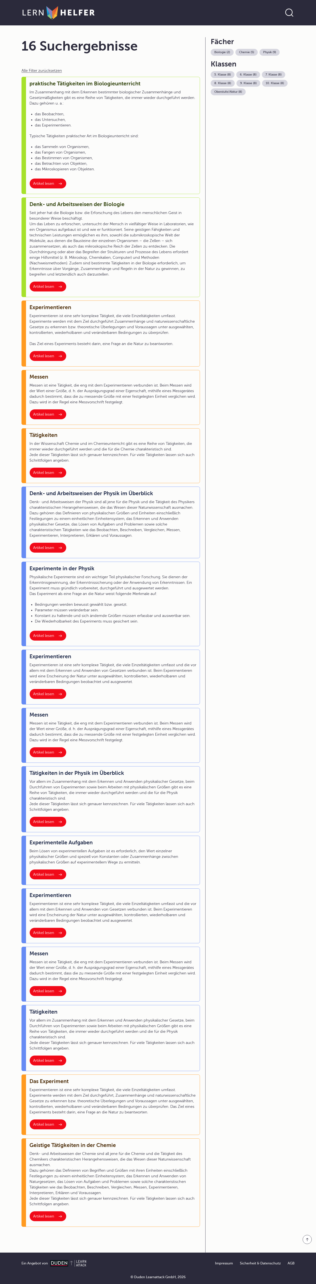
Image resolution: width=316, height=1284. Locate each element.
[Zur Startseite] (58, 12)
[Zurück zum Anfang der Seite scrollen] (307, 1239)
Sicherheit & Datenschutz (260, 1263)
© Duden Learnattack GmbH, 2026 (158, 1277)
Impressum (224, 1263)
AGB (291, 1263)
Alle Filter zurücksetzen (41, 70)
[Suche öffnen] (289, 13)
